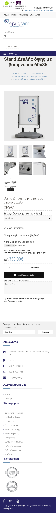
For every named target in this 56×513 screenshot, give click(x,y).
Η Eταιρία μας (10, 421)
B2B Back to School (12, 417)
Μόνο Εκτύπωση (15, 228)
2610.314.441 (46, 10)
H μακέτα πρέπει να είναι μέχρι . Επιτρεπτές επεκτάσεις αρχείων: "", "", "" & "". (25, 251)
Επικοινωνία (35, 15)
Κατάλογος (9, 454)
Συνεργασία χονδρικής (14, 413)
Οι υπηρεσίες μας (12, 425)
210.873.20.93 (31, 10)
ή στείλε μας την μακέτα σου (19, 241)
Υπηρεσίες (23, 15)
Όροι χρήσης (10, 438)
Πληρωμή (8, 399)
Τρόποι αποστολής (12, 429)
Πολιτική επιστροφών (13, 446)
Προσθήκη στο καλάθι (25, 275)
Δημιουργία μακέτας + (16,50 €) (22, 235)
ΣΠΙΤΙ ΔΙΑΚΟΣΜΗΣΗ (9, 3)
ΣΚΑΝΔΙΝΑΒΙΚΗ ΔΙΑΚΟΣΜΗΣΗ (21, 5)
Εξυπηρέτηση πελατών (14, 442)
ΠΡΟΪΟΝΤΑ (11, 53)
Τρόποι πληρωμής (12, 433)
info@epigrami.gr (16, 377)
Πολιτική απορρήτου (13, 450)
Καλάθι (8, 394)
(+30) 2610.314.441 (15, 372)
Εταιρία (14, 15)
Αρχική (6, 15)
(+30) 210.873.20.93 (15, 366)
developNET (8, 508)
